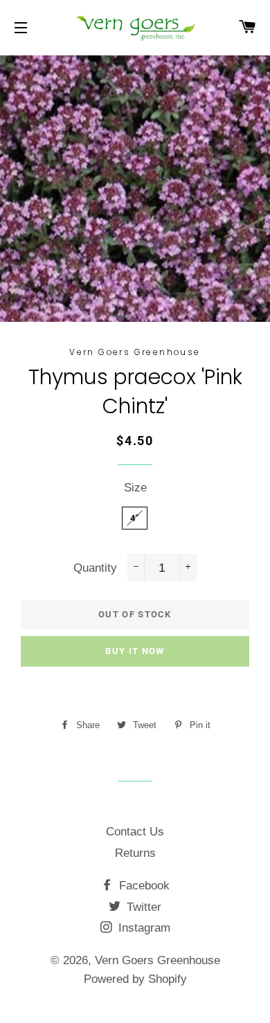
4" (135, 518)
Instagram (142, 927)
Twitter (142, 907)
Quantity (95, 567)
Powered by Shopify (135, 979)
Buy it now (134, 651)
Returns (135, 853)
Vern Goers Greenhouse (157, 960)
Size (135, 487)
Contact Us (135, 831)
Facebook (143, 885)
